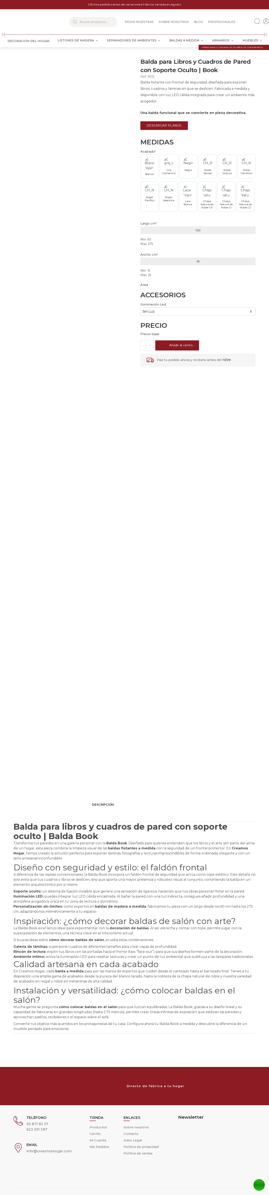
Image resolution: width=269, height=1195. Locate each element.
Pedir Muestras (139, 22)
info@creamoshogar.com (49, 1151)
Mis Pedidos (99, 1147)
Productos (98, 1127)
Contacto (131, 1134)
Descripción (103, 804)
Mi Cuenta (98, 1140)
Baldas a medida (184, 40)
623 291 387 (36, 1130)
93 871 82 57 (37, 1124)
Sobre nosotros (174, 22)
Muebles (250, 40)
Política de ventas (138, 1153)
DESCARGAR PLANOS (164, 125)
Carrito (95, 1134)
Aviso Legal (133, 1140)
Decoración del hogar (28, 41)
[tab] (134, 909)
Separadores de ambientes (131, 40)
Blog (198, 22)
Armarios (220, 40)
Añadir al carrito (181, 345)
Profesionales (221, 22)
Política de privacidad (141, 1147)
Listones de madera (76, 40)
